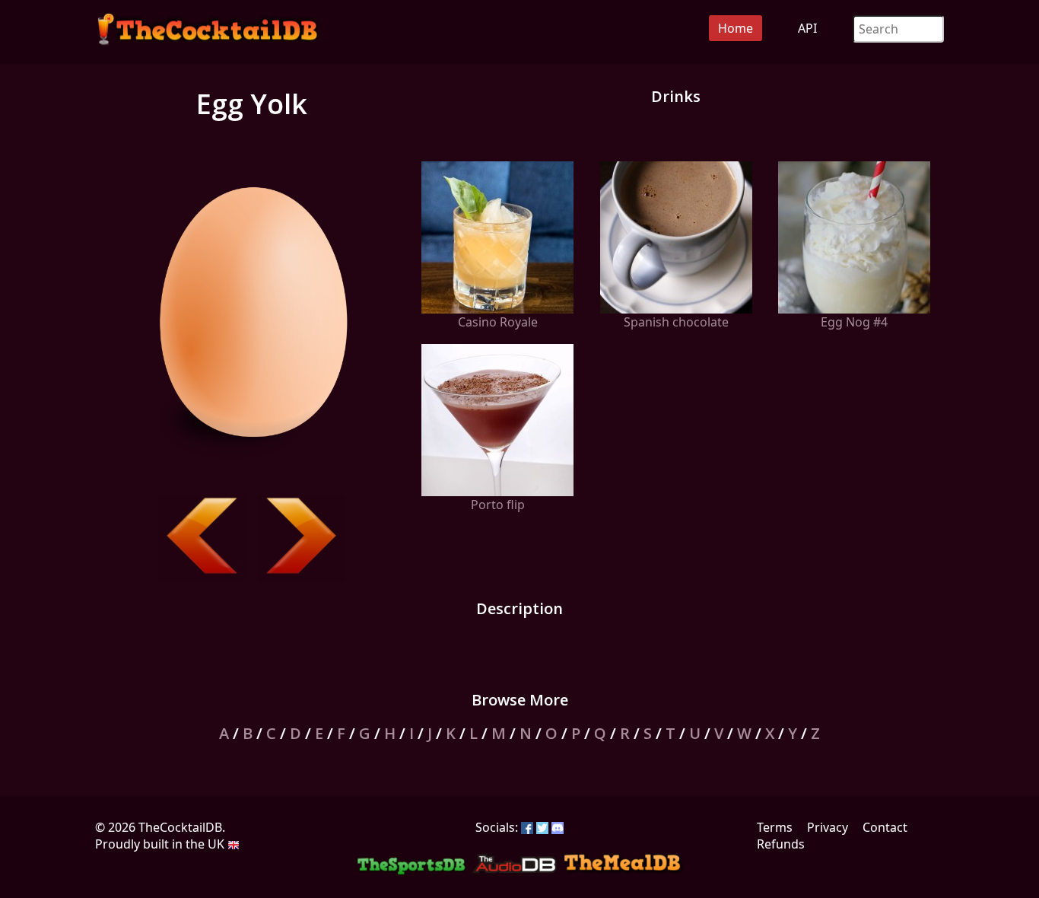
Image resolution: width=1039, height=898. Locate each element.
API (807, 28)
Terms (775, 827)
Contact (885, 827)
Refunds (781, 844)
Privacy (827, 827)
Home (735, 28)
